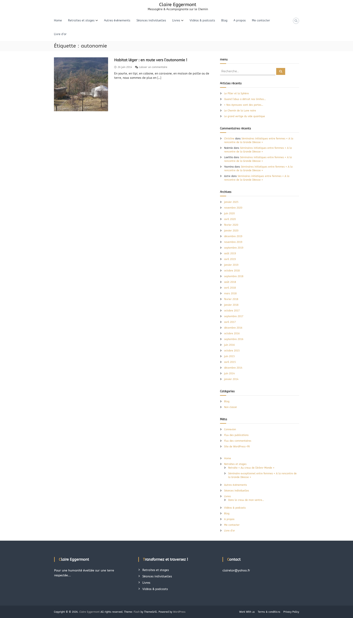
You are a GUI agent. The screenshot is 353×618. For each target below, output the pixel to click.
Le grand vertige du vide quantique (244, 116)
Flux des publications (236, 435)
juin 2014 (229, 373)
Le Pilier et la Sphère (236, 93)
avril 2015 (230, 362)
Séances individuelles (151, 20)
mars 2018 (230, 293)
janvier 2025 (231, 202)
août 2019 (230, 253)
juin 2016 (229, 344)
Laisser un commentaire (153, 67)
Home (58, 20)
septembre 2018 (233, 276)
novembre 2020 (233, 207)
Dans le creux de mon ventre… (246, 500)
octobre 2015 (232, 350)
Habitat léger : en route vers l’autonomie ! (150, 60)
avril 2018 (230, 287)
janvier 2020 (231, 230)
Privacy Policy (291, 611)
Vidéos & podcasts (202, 20)
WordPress (179, 611)
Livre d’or (60, 34)
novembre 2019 (233, 242)
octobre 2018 (232, 270)
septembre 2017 (233, 316)
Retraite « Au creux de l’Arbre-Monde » (251, 467)
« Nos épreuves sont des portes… (244, 104)
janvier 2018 (231, 304)
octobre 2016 (232, 333)
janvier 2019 (231, 264)
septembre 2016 (233, 339)
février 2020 (231, 224)
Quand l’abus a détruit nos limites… (245, 99)
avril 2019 (230, 259)
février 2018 (231, 299)
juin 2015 (229, 356)
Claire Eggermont (177, 4)
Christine (229, 138)
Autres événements (117, 20)
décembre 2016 (233, 327)
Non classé (230, 407)
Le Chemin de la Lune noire (240, 110)
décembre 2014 (233, 367)
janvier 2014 (231, 379)
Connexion (230, 429)
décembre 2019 (233, 236)
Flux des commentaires (237, 440)
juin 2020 (229, 213)
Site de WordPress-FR (237, 446)
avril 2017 (230, 322)
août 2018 (230, 282)
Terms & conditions (269, 611)
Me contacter (261, 20)
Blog (224, 20)
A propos (239, 20)
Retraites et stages (81, 20)
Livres (176, 20)
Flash (137, 611)
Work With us (247, 611)
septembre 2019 (233, 247)
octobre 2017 (232, 310)
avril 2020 (230, 219)
